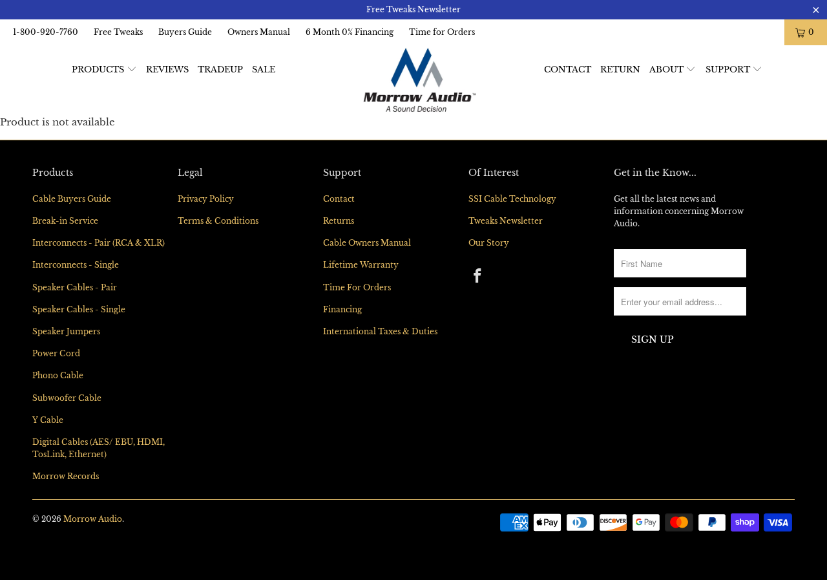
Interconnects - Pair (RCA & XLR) (98, 243)
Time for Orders (442, 32)
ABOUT (667, 69)
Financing (342, 309)
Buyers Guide (185, 32)
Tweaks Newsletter (505, 221)
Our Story (488, 243)
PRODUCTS (99, 69)
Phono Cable (57, 375)
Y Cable (47, 420)
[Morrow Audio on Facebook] (478, 276)
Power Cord (56, 353)
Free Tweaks (118, 32)
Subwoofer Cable (66, 398)
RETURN (620, 69)
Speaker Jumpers (66, 331)
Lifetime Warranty (361, 265)
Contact (339, 199)
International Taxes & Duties (380, 331)
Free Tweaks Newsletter (413, 9)
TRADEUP (220, 69)
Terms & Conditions (218, 221)
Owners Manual (258, 32)
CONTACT (567, 69)
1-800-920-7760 (45, 32)
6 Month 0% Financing (349, 32)
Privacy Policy (206, 199)
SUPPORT (729, 69)
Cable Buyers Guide (71, 199)
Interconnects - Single (75, 265)
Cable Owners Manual (367, 243)
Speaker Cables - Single (78, 309)
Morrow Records (65, 476)
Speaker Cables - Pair (74, 287)
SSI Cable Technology (512, 199)
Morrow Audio (92, 519)
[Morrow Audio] (420, 79)
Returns (338, 221)
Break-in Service (65, 221)
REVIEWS (167, 69)
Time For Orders (357, 287)
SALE (263, 69)
